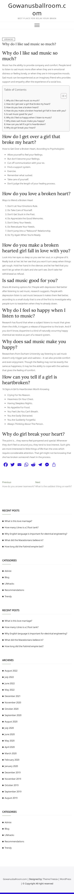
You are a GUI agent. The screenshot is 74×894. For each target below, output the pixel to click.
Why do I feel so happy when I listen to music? (29, 117)
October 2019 (11, 785)
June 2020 (10, 734)
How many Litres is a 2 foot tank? (22, 527)
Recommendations (14, 590)
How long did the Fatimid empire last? (24, 546)
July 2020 (9, 727)
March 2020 (11, 753)
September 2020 (13, 715)
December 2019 (12, 772)
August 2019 (11, 797)
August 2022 (11, 670)
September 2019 (13, 791)
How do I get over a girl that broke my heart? (28, 103)
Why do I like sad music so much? (29, 44)
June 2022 (10, 683)
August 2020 (11, 721)
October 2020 (11, 708)
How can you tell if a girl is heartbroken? (26, 124)
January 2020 (11, 766)
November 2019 (13, 778)
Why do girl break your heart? (20, 127)
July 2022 (9, 677)
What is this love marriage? (18, 521)
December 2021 (12, 696)
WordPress (65, 879)
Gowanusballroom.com (37, 9)
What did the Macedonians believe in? (24, 540)
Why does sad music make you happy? (25, 121)
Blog (7, 577)
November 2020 (13, 702)
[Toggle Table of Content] (62, 96)
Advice (8, 570)
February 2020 (12, 759)
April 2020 (10, 747)
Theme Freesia (50, 879)
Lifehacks (8, 39)
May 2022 (9, 689)
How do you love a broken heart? (22, 107)
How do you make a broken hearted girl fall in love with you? (36, 110)
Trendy (8, 596)
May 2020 (9, 740)
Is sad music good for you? (19, 114)
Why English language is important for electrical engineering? (36, 533)
